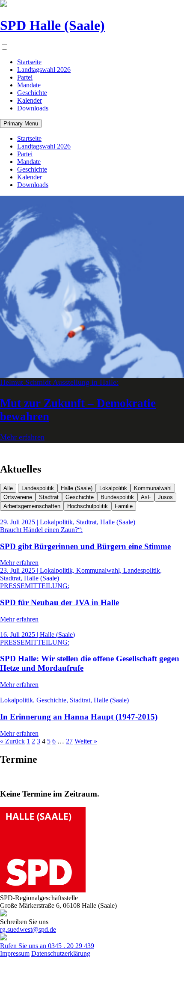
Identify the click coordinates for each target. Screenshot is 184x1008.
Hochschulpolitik (87, 506)
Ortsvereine (17, 497)
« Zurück (12, 741)
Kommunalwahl (153, 488)
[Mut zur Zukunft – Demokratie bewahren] (92, 287)
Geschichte (79, 497)
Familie (124, 506)
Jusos (165, 497)
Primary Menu (20, 123)
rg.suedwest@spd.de (28, 929)
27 (69, 741)
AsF (146, 497)
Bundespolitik (117, 497)
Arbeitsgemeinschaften (31, 506)
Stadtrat (49, 497)
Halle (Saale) (76, 488)
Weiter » (85, 741)
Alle (8, 488)
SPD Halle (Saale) (52, 25)
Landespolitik (37, 488)
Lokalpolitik (113, 488)
